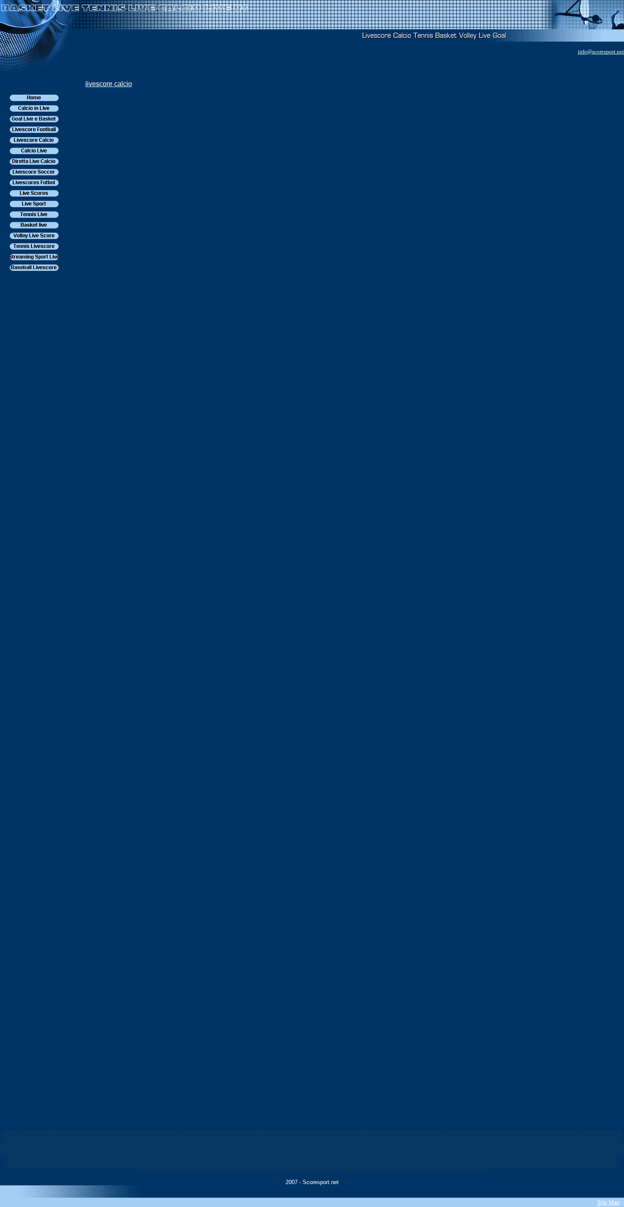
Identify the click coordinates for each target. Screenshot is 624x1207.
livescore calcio (108, 83)
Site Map (608, 1202)
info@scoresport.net (601, 51)
